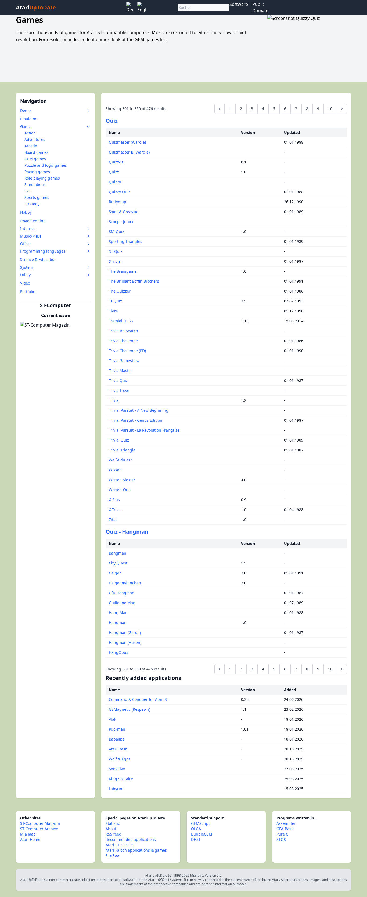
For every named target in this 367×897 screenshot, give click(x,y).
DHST (196, 839)
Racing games (37, 171)
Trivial (114, 400)
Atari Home (30, 839)
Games (26, 126)
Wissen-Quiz (120, 489)
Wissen (115, 469)
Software (238, 4)
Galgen (115, 572)
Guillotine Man (122, 602)
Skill (28, 191)
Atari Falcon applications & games (136, 850)
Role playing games (42, 178)
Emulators (29, 118)
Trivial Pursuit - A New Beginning (138, 410)
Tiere (113, 310)
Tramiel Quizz (121, 320)
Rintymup (117, 201)
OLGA (196, 828)
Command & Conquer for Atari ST (139, 699)
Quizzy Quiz (119, 191)
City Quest (118, 563)
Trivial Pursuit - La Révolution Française (144, 430)
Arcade (30, 145)
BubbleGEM (201, 834)
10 (330, 108)
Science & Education (38, 259)
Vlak (112, 719)
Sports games (36, 197)
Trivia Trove (119, 390)
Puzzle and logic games (45, 165)
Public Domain (260, 7)
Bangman (117, 553)
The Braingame (122, 271)
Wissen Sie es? (122, 479)
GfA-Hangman (121, 592)
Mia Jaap (28, 834)
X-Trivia (115, 509)
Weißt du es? (120, 459)
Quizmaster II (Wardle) (129, 152)
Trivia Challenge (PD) (127, 350)
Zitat (113, 519)
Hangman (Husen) (125, 642)
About (111, 828)
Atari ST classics (120, 844)
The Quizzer (120, 291)
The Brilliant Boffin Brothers (134, 281)
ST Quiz (116, 251)
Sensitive (117, 768)
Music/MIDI (30, 236)
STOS (281, 839)
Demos (26, 110)
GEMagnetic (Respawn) (129, 709)
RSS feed (113, 834)
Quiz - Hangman (127, 531)
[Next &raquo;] (342, 109)
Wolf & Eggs (120, 758)
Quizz (114, 171)
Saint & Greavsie (123, 211)
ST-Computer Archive (39, 828)
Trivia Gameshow (124, 360)
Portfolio (27, 291)
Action (30, 133)
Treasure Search (123, 330)
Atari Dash (118, 749)
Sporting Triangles (125, 241)
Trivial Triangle (122, 450)
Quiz (112, 120)
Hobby (26, 212)
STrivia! (115, 261)
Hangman (118, 622)
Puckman (117, 729)
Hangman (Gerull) (125, 632)
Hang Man (118, 612)
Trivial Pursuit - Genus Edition (135, 420)
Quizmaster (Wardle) (127, 142)
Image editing (33, 220)
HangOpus (118, 652)
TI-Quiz (115, 301)
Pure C (282, 834)
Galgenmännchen (125, 582)
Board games (36, 152)
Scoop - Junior (121, 221)
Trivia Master (120, 370)
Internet (27, 228)
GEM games (35, 158)
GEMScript (200, 823)
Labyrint (116, 788)
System (26, 267)
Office (25, 243)
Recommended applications (131, 839)
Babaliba (117, 739)
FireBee (112, 855)
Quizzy (115, 181)
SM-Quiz (116, 231)
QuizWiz (116, 162)
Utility (25, 274)
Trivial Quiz (119, 440)
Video (25, 283)
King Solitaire (121, 778)
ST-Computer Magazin (40, 823)
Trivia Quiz (118, 380)
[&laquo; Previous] (219, 109)
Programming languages (42, 251)
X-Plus (114, 499)
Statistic (113, 823)
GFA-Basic (285, 828)
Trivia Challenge (123, 340)
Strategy (31, 203)
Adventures (34, 139)
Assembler (286, 823)
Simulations (35, 184)
